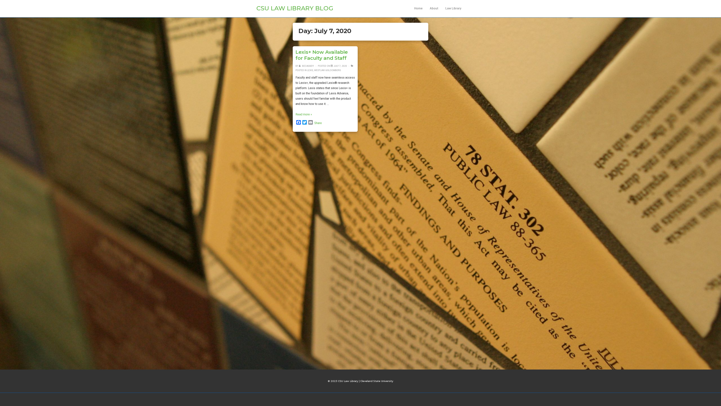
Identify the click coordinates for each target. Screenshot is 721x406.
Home (418, 8)
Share (318, 123)
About (434, 8)
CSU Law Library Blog (294, 8)
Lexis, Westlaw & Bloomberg (324, 70)
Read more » (304, 114)
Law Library (453, 8)
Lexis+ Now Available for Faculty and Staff (322, 55)
